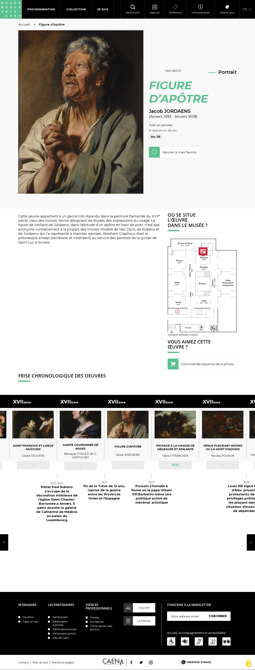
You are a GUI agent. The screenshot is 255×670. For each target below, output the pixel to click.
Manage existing (216, 622)
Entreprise (97, 621)
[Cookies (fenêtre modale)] (248, 663)
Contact (23, 662)
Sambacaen (60, 617)
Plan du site (40, 662)
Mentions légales (63, 662)
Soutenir (28, 617)
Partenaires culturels (59, 623)
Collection (76, 9)
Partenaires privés (64, 633)
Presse (94, 617)
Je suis (102, 9)
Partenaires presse (64, 629)
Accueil (24, 24)
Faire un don (31, 621)
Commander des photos (101, 627)
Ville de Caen (60, 638)
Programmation (41, 9)
